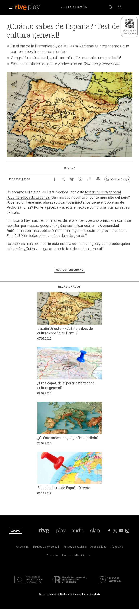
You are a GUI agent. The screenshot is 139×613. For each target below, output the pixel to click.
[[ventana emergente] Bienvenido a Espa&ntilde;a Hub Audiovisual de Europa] (110, 583)
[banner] (32, 7)
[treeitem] (74, 7)
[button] (11, 7)
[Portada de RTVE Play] (28, 7)
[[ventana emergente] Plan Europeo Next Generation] (29, 583)
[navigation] (74, 6)
